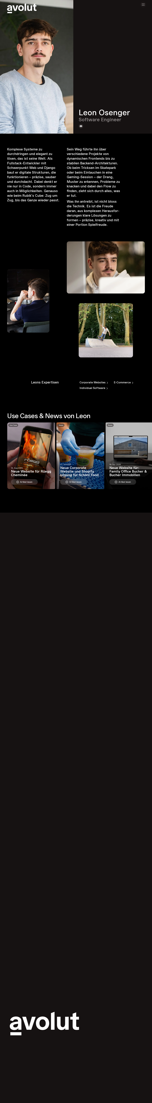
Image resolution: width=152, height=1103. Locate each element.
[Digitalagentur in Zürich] (21, 8)
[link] (81, 126)
